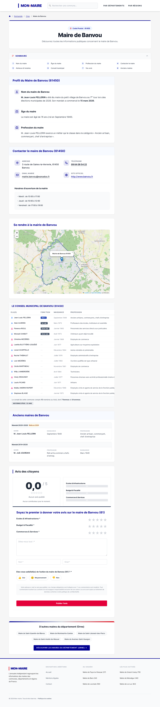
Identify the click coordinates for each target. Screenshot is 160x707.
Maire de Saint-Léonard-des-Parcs (91, 633)
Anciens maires (124, 68)
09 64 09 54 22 (79, 164)
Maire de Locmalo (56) (91, 684)
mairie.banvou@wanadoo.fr (36, 176)
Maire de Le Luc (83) (128, 684)
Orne (28, 16)
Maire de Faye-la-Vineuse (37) (94, 672)
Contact (49, 684)
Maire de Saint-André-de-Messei (46, 639)
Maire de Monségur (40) (129, 678)
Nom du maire (20, 63)
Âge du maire (54, 63)
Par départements (114, 6)
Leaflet (86, 293)
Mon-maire (19, 668)
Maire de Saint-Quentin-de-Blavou (31, 633)
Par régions (135, 6)
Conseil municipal (56, 68)
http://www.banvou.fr (82, 176)
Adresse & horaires (22, 68)
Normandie (18, 16)
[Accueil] (10, 16)
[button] (61, 259)
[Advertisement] (134, 111)
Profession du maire (91, 63)
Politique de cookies (45, 698)
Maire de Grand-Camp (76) (130, 672)
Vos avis (87, 68)
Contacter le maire (126, 63)
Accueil (48, 672)
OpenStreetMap (96, 293)
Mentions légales (52, 678)
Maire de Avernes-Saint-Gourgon (77, 639)
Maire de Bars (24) (90, 678)
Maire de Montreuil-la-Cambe (61, 633)
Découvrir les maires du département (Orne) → (61, 648)
